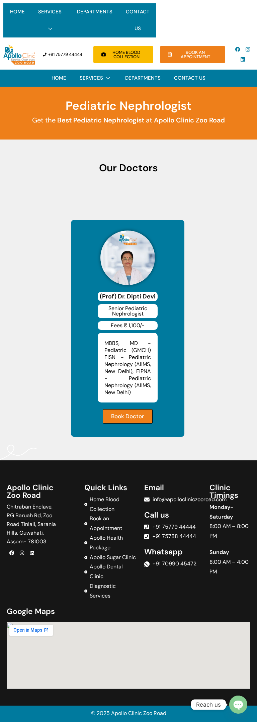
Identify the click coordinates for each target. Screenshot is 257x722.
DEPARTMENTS (94, 11)
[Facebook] (238, 49)
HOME (17, 11)
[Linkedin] (243, 60)
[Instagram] (248, 49)
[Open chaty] (238, 705)
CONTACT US (138, 20)
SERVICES (50, 11)
